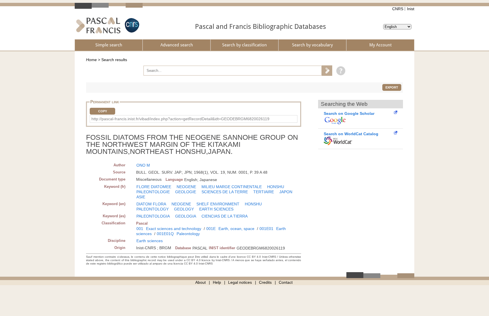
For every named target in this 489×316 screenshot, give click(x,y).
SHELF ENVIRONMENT (217, 204)
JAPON (285, 192)
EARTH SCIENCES (216, 209)
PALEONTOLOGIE (153, 192)
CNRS (397, 9)
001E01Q (165, 233)
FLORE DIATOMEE (153, 186)
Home (91, 59)
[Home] (98, 25)
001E (211, 228)
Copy (102, 111)
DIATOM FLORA (151, 204)
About (200, 282)
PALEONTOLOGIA (153, 216)
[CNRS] (131, 25)
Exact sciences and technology (173, 228)
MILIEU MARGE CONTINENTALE (231, 186)
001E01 (266, 228)
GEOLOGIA (185, 216)
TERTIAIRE (263, 192)
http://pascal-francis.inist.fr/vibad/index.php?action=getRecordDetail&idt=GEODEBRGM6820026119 (180, 119)
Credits (265, 282)
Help (217, 282)
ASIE (140, 197)
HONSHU (275, 186)
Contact (286, 282)
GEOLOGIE (185, 192)
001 (139, 228)
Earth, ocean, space (236, 228)
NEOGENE (186, 186)
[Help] (339, 70)
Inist (410, 9)
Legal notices (240, 282)
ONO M (143, 165)
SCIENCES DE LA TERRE (224, 192)
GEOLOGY (184, 209)
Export (391, 87)
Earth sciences (149, 240)
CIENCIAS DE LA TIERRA (224, 216)
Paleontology (188, 233)
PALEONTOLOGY (152, 209)
